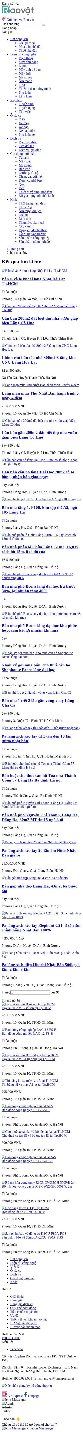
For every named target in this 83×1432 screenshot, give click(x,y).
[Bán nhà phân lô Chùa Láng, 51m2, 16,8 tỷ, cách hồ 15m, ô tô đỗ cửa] (41, 538)
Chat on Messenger (39, 1428)
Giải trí (23, 215)
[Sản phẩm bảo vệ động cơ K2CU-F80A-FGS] (34, 1233)
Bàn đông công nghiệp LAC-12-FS (26, 1110)
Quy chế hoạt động (23, 1308)
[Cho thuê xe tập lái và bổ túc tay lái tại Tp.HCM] (36, 1131)
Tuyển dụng (27, 108)
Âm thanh (25, 81)
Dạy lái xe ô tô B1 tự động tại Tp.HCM (28, 1059)
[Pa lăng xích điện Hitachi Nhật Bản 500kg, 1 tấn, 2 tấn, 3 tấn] (41, 956)
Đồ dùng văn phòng (32, 234)
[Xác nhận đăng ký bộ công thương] (27, 1385)
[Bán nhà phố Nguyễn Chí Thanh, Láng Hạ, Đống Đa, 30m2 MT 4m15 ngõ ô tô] (41, 806)
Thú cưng (25, 207)
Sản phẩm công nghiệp (34, 238)
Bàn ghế (24, 169)
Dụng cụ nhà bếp (30, 180)
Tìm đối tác (26, 146)
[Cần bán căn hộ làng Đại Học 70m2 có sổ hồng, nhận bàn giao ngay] (41, 464)
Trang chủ (17, 249)
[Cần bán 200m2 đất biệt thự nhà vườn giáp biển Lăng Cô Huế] (41, 310)
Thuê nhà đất (27, 50)
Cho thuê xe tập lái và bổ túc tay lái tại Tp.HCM (34, 1135)
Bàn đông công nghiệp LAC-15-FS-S (27, 1161)
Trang (6, 992)
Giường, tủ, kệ (28, 173)
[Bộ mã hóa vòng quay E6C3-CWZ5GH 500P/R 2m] (38, 1182)
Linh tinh (25, 218)
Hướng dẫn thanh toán (25, 1327)
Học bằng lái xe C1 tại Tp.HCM (23, 1212)
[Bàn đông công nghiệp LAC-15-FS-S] (29, 1157)
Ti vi (22, 85)
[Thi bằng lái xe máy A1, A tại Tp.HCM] (30, 1080)
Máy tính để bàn (30, 69)
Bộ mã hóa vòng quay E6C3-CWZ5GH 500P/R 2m (37, 1186)
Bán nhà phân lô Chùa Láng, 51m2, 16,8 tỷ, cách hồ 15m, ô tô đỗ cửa (41, 549)
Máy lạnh (25, 165)
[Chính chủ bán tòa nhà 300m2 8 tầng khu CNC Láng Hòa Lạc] (41, 349)
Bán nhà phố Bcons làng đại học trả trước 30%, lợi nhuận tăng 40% (38, 588)
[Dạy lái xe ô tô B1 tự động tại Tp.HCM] (30, 1055)
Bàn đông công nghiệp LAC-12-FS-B (27, 1033)
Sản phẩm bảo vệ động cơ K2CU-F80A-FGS (32, 1237)
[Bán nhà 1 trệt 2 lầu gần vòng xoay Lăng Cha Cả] (36, 692)
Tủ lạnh (24, 157)
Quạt (22, 184)
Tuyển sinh (26, 104)
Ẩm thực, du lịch (30, 211)
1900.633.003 (11, 1338)
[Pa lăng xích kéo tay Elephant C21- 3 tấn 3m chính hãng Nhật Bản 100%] (41, 917)
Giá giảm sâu (27, 43)
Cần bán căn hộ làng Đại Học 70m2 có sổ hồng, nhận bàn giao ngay (38, 474)
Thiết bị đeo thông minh (35, 88)
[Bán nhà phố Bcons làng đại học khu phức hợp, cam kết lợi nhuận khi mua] (41, 617)
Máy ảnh (25, 73)
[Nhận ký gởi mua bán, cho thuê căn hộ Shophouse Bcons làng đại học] (41, 657)
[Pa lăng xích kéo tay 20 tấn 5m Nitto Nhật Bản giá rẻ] (39, 842)
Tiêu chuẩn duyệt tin (24, 1311)
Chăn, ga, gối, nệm (31, 176)
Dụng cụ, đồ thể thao (33, 230)
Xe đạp (24, 127)
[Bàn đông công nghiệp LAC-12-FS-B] (29, 1029)
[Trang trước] (3, 997)
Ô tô (22, 119)
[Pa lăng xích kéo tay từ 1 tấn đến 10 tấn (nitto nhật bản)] (41, 728)
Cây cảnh (25, 226)
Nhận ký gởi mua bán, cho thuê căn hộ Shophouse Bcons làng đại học (36, 667)
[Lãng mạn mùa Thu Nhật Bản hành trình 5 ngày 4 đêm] (40, 385)
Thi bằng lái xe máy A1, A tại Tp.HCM (28, 1084)
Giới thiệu (17, 1296)
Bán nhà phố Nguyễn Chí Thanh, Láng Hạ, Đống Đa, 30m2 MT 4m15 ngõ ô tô (40, 817)
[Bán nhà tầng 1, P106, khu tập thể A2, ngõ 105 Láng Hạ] (41, 499)
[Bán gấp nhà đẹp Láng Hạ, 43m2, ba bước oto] (35, 878)
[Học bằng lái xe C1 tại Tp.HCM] (25, 1208)
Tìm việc (25, 111)
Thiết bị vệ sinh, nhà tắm (35, 192)
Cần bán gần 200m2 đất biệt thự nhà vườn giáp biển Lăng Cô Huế (39, 434)
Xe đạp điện (27, 131)
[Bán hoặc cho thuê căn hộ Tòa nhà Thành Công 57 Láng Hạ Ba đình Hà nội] (41, 767)
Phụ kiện (25, 92)
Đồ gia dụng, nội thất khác (36, 196)
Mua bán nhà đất (30, 46)
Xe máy (24, 123)
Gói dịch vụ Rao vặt (20, 19)
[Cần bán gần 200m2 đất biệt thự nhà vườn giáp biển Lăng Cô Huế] (41, 424)
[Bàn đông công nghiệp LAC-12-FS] (27, 1106)
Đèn (21, 188)
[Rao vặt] (18, 14)
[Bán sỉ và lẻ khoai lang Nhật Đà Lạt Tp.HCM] (34, 270)
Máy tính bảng (28, 62)
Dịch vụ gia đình (30, 150)
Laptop (23, 66)
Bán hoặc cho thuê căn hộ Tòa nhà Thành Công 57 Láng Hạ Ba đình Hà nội (39, 777)
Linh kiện (25, 96)
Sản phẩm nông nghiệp (34, 241)
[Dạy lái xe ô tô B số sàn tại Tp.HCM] (28, 1004)
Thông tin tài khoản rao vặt (28, 1319)
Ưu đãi (14, 1315)
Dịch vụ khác (28, 142)
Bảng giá (16, 1300)
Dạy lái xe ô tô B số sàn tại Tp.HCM (26, 1008)
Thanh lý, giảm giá (31, 222)
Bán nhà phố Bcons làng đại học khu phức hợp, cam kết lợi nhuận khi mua (39, 627)
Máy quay (25, 77)
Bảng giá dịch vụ (21, 1304)
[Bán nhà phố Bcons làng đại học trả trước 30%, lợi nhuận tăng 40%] (41, 578)
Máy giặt (25, 161)
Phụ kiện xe (27, 134)
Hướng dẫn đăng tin (23, 1323)
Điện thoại (26, 58)
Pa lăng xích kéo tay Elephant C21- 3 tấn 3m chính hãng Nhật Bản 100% (41, 927)
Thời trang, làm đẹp (32, 203)
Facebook (16, 1349)
